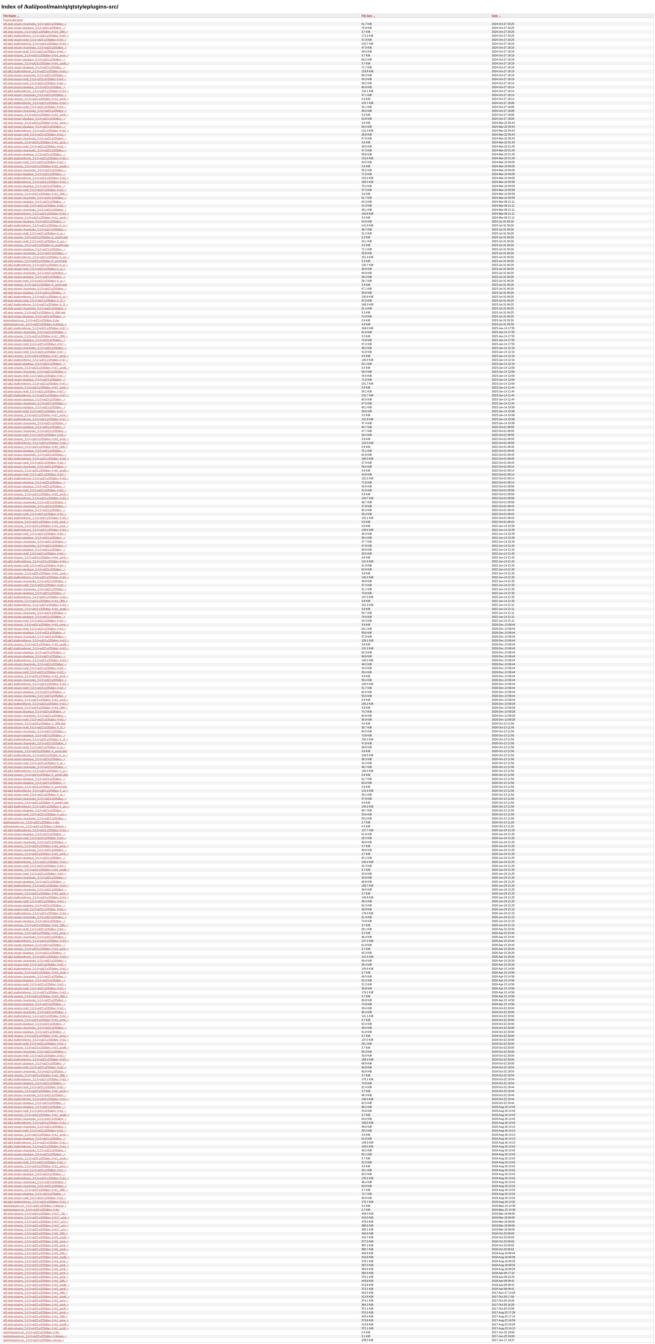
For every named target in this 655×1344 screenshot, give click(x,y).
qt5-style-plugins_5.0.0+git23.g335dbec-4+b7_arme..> (36, 415)
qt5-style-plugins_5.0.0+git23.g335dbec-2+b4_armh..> (36, 1265)
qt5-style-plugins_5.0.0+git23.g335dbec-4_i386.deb (34, 723)
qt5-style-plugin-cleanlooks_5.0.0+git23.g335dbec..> (35, 24)
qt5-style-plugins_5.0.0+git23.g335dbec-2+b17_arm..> (36, 1221)
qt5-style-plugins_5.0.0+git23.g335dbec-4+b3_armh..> (36, 676)
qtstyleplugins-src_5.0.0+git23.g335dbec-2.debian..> (35, 1336)
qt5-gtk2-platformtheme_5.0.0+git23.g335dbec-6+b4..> (36, 35)
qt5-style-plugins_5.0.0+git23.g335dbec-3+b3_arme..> (36, 933)
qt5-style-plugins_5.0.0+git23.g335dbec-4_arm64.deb (35, 774)
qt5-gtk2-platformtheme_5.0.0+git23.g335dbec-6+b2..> (36, 130)
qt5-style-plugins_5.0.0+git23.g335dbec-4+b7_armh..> (36, 387)
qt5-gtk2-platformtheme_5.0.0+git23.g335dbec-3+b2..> (36, 1016)
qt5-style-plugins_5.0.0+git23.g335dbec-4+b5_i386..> (35, 446)
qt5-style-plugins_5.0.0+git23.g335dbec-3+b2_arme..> (36, 1035)
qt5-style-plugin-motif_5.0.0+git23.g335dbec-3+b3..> (34, 929)
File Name (9, 15)
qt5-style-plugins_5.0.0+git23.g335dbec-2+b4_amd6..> (36, 1257)
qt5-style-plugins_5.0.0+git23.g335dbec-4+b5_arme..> (36, 439)
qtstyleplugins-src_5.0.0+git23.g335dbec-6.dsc (31, 320)
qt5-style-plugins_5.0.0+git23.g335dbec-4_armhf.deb (35, 786)
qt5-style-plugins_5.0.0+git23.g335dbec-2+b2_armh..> (36, 1304)
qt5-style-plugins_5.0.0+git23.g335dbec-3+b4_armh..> (36, 893)
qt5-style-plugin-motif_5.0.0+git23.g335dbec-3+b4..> (34, 838)
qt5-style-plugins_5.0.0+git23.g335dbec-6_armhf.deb (35, 261)
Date (495, 15)
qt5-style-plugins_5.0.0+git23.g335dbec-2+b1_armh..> (36, 1312)
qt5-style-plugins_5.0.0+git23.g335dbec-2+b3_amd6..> (36, 1284)
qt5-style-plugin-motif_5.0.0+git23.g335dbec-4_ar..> (34, 747)
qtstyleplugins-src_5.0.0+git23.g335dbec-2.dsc (31, 1332)
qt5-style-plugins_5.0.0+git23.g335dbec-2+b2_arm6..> (36, 1308)
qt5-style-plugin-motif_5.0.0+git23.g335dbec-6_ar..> (34, 233)
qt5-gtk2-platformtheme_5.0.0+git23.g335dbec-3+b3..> (36, 940)
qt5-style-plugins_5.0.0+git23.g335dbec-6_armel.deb (35, 284)
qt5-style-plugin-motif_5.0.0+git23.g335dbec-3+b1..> (34, 1110)
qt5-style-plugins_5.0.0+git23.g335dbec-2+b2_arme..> (36, 1300)
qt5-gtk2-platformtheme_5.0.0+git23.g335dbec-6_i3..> (35, 304)
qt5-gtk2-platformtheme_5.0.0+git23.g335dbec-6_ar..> (35, 225)
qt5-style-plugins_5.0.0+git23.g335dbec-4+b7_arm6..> (36, 356)
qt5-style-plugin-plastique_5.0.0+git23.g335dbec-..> (34, 27)
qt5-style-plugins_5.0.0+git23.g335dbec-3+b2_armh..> (36, 1020)
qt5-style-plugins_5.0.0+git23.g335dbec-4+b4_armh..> (36, 557)
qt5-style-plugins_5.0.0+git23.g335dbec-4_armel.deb (35, 751)
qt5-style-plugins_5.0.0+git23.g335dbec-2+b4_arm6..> (36, 1269)
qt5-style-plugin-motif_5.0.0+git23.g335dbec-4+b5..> (34, 435)
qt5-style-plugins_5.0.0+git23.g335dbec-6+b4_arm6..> (36, 114)
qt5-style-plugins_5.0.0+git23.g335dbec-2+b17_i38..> (35, 1213)
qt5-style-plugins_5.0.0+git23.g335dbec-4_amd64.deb (36, 802)
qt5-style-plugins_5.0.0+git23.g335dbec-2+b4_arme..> (36, 1261)
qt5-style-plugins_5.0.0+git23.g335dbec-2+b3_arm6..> (36, 1288)
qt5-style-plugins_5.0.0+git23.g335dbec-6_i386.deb (34, 312)
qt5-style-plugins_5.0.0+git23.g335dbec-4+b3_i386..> (35, 707)
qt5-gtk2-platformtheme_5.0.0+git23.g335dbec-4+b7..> (36, 328)
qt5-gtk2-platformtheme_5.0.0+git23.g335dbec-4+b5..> (36, 443)
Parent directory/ (13, 20)
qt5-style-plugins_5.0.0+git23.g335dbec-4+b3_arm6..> (36, 699)
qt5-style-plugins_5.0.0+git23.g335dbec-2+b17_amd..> (36, 1217)
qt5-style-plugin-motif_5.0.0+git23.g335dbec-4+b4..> (34, 533)
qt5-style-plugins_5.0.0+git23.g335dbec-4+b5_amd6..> (36, 470)
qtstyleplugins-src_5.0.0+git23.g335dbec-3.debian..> (35, 1205)
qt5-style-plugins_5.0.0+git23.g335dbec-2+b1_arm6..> (36, 1328)
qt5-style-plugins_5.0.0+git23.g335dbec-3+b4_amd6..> (36, 869)
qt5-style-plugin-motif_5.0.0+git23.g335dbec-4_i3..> (34, 727)
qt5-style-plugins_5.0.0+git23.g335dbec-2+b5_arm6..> (36, 1249)
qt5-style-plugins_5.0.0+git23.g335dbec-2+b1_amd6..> (36, 1324)
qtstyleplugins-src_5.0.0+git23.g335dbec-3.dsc (31, 1209)
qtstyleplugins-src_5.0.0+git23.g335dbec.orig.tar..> (33, 1340)
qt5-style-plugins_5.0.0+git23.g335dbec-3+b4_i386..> (35, 925)
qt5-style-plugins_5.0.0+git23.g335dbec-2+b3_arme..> (36, 1276)
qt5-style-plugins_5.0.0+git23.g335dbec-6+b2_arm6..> (36, 217)
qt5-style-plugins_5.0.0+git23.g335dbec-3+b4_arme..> (36, 846)
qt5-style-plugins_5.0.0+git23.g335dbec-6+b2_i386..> (35, 193)
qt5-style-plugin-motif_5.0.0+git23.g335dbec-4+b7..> (34, 344)
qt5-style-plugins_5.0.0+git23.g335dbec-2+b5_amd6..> (36, 1237)
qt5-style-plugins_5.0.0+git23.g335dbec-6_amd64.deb (36, 245)
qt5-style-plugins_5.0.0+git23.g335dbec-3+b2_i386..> (35, 1075)
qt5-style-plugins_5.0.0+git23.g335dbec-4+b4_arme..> (36, 526)
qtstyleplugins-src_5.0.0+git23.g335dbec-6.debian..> (35, 324)
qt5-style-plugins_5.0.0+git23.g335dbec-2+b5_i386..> (35, 1253)
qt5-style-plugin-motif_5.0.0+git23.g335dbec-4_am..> (35, 814)
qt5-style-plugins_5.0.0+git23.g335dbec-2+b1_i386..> (35, 1316)
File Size (366, 15)
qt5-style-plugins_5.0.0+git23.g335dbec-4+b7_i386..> (35, 336)
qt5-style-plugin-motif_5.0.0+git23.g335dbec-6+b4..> (34, 39)
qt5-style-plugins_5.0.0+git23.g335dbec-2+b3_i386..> (35, 1292)
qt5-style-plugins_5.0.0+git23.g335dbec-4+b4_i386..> (35, 601)
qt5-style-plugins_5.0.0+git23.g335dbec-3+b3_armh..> (36, 948)
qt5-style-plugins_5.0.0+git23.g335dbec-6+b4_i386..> (35, 31)
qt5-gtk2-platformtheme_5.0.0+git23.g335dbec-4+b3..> (36, 640)
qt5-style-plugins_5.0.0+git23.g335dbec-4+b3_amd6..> (36, 644)
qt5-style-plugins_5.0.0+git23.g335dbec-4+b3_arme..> (36, 624)
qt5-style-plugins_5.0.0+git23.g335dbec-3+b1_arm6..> (36, 1158)
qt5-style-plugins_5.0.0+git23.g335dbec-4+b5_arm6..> (36, 494)
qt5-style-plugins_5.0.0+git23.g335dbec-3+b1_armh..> (36, 1134)
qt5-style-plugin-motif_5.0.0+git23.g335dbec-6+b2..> (34, 134)
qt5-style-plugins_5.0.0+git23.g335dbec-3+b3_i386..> (35, 996)
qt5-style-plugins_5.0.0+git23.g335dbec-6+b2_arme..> (36, 122)
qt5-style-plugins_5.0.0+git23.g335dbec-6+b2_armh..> (36, 142)
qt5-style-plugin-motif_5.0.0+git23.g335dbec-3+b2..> (34, 1008)
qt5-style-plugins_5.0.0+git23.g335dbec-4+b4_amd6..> (36, 609)
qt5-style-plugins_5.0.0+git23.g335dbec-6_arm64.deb (35, 237)
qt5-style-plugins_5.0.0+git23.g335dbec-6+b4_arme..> (36, 55)
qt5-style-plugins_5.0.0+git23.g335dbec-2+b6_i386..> (35, 1233)
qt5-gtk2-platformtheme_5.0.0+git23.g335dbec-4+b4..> (36, 529)
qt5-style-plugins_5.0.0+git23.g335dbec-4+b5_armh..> (36, 521)
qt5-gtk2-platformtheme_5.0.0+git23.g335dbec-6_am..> (36, 257)
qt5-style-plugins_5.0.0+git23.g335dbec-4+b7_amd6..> (36, 367)
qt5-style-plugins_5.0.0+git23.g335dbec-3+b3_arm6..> (36, 972)
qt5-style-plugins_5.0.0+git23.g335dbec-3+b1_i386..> (35, 1190)
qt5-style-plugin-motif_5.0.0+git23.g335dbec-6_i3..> (34, 300)
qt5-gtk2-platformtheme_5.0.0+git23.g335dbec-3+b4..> (36, 830)
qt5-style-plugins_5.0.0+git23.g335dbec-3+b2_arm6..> (36, 1091)
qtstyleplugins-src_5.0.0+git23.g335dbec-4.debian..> (35, 826)
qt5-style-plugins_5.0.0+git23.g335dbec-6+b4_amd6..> (36, 63)
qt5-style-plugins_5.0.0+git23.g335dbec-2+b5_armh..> (36, 1245)
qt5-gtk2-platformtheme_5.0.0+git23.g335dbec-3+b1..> (36, 1122)
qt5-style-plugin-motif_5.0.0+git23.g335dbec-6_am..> (35, 241)
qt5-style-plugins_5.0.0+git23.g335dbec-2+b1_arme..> (36, 1320)
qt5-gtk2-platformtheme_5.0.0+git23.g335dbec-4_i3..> (35, 739)
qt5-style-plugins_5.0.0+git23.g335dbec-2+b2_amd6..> (36, 1296)
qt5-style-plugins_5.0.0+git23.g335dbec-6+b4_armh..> (36, 99)
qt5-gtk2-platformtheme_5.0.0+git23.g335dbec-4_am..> (36, 806)
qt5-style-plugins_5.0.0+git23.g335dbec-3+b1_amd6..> (36, 1115)
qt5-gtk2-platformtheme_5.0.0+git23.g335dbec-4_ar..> (35, 755)
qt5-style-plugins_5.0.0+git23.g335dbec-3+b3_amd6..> (36, 1047)
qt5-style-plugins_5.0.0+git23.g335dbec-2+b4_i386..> (35, 1280)
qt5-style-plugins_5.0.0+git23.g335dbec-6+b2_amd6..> (36, 166)
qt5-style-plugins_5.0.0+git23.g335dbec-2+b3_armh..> (36, 1273)
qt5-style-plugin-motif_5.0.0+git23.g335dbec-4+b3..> (34, 628)
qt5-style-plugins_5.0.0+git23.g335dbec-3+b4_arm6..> (36, 854)
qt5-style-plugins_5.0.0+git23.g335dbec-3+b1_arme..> (36, 1166)
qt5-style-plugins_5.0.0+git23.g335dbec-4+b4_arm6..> (36, 573)
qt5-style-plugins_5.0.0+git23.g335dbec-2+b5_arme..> (36, 1241)
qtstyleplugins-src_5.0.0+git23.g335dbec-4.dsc (31, 822)
